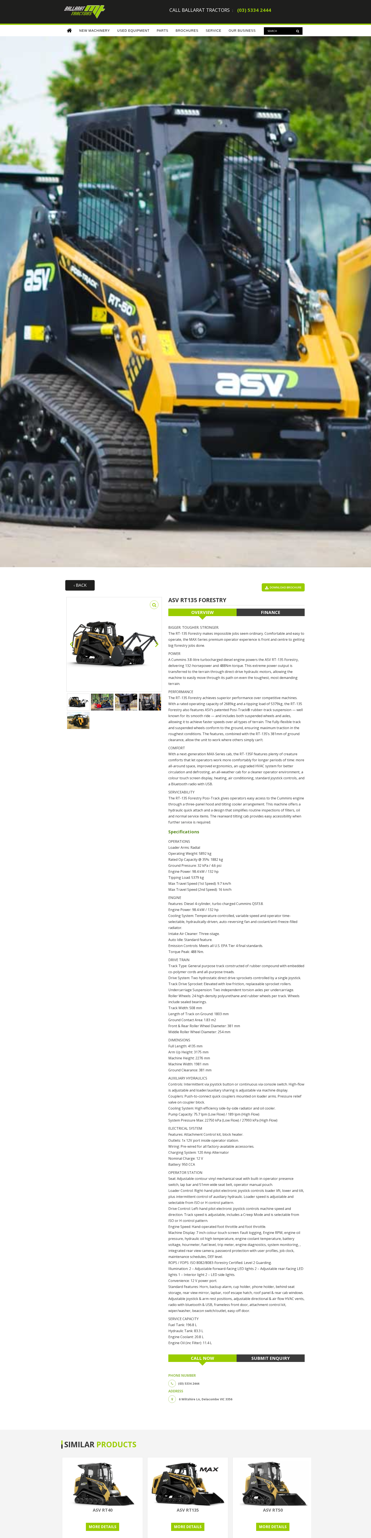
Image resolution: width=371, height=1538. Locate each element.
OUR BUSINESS (242, 30)
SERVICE (213, 30)
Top (361, 1528)
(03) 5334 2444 (254, 10)
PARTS (162, 30)
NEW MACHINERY (94, 30)
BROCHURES (187, 30)
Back (81, 585)
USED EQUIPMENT (133, 30)
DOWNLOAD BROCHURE (285, 587)
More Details (102, 1526)
